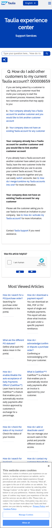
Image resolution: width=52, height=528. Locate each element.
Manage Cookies (26, 515)
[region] (26, 495)
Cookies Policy (9, 509)
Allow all (26, 523)
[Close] (49, 466)
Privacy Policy (39, 506)
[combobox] (21, 53)
